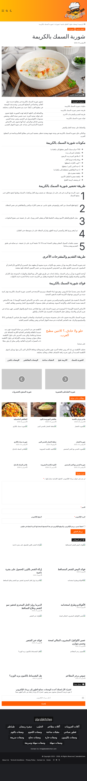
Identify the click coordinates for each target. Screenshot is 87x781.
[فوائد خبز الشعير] (22, 626)
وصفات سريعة (17, 737)
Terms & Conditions (17, 760)
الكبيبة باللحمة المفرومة (48, 464)
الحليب (39, 726)
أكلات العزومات (72, 726)
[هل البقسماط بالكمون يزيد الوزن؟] (22, 661)
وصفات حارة (51, 737)
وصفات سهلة (56, 743)
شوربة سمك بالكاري (20, 442)
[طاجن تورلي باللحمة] (72, 409)
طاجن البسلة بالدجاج (20, 464)
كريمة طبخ (62, 360)
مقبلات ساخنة (47, 360)
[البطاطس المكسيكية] (14, 409)
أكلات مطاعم (54, 726)
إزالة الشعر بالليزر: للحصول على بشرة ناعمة (24, 570)
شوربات (56, 24)
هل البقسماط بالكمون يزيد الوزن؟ (25, 675)
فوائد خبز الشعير (34, 640)
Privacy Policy (30, 760)
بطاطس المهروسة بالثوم (48, 419)
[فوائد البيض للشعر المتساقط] (65, 555)
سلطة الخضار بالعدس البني (47, 442)
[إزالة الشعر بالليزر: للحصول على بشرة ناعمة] (22, 555)
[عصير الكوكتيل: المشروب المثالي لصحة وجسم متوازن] (65, 626)
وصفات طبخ (73, 24)
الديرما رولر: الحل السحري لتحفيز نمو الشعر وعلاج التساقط (24, 606)
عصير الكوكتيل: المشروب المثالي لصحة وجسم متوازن (66, 641)
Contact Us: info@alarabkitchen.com (43, 749)
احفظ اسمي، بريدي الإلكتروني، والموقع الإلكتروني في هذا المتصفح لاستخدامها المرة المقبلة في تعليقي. (51, 526)
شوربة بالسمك (76, 360)
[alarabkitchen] (74, 11)
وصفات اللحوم (35, 732)
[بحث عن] (7, 11)
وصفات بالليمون (69, 737)
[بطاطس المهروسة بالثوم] (43, 409)
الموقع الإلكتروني (36, 517)
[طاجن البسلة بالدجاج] (14, 455)
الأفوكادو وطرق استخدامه (73, 604)
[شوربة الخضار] (72, 432)
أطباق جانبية (64, 24)
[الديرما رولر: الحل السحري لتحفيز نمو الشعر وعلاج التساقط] (22, 590)
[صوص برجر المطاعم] (65, 661)
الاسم (83, 507)
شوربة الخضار (80, 442)
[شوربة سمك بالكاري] (14, 432)
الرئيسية (81, 24)
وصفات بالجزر (12, 360)
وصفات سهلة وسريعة (35, 743)
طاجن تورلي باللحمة (78, 419)
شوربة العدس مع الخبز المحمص (75, 464)
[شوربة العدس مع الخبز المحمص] (72, 455)
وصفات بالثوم (17, 732)
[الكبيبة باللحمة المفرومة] (43, 455)
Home (48, 760)
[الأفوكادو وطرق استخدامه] (65, 590)
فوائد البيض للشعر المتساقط (71, 569)
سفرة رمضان (25, 726)
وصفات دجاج (35, 737)
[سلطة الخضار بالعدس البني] (43, 432)
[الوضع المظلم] (11, 11)
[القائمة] (3, 11)
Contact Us (41, 760)
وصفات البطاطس (30, 360)
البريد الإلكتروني (79, 517)
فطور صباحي (70, 732)
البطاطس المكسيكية (20, 419)
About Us (5, 760)
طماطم (11, 726)
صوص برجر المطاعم (75, 675)
